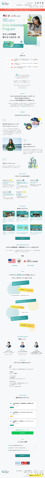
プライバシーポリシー (27, 476)
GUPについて (36, 470)
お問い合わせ (41, 472)
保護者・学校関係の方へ (28, 470)
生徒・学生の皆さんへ (19, 470)
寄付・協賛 (41, 6)
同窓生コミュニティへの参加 (34, 6)
